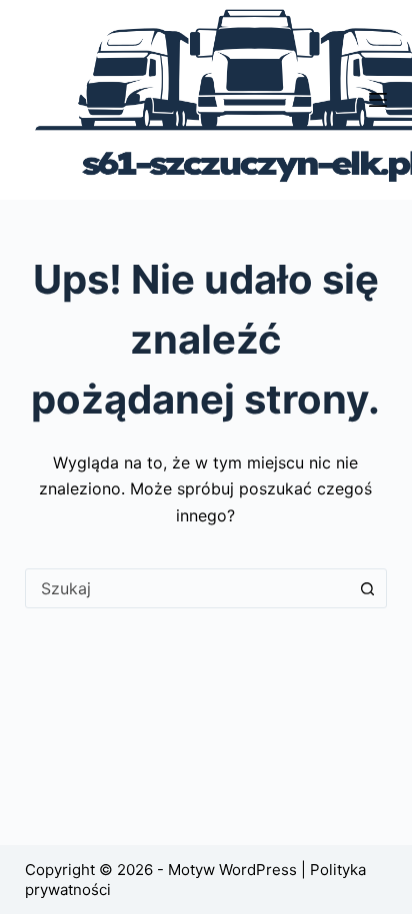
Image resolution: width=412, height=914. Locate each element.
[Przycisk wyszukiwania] (367, 588)
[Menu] (378, 100)
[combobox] (187, 588)
